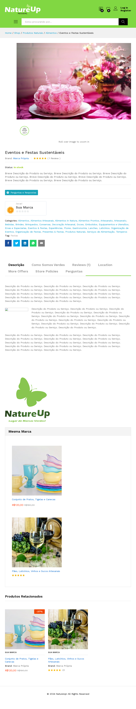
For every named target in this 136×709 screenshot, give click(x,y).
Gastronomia (79, 228)
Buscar (123, 21)
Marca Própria (21, 158)
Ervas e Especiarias (15, 228)
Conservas (45, 224)
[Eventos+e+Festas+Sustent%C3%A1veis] (16, 243)
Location (105, 264)
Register (126, 10)
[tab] (16, 266)
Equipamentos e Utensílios (114, 224)
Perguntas (74, 271)
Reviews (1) (81, 264)
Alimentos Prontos (88, 220)
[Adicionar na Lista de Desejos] (28, 647)
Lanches (93, 228)
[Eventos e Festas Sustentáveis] (8, 243)
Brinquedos (31, 224)
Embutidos (91, 224)
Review (54, 158)
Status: (9, 167)
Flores (67, 228)
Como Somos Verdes (48, 264)
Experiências (56, 228)
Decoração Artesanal (63, 224)
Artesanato (107, 220)
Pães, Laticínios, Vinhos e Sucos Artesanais (66, 660)
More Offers (18, 271)
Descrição (16, 264)
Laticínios (104, 228)
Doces (80, 224)
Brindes (19, 224)
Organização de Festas (28, 231)
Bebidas (9, 224)
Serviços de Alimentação (101, 231)
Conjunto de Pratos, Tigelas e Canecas (21, 660)
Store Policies (46, 271)
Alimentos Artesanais (42, 220)
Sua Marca (24, 207)
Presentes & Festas (53, 231)
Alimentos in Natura (66, 220)
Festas (14, 235)
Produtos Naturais (75, 231)
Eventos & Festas (37, 228)
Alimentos (23, 220)
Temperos (121, 231)
